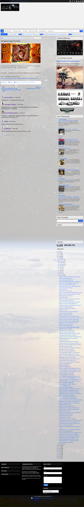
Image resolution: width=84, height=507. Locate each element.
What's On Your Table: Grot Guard (66, 425)
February (61, 275)
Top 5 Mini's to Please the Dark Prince (66, 330)
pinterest (83, 1)
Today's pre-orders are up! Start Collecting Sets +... (69, 311)
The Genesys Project (17, 30)
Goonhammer (62, 178)
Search (81, 31)
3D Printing (25, 30)
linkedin (79, 1)
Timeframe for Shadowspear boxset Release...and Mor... (70, 371)
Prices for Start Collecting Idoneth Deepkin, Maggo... (69, 327)
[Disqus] (21, 114)
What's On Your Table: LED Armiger (66, 324)
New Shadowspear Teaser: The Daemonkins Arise (69, 316)
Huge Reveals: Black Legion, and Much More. (68, 398)
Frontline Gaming (62, 119)
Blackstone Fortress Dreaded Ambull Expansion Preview (70, 379)
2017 (59, 446)
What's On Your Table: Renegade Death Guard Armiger (70, 344)
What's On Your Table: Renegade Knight (67, 350)
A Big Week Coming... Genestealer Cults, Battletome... (69, 429)
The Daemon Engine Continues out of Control (68, 338)
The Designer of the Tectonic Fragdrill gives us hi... (69, 437)
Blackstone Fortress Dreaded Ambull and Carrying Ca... (70, 377)
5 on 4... (66, 149)
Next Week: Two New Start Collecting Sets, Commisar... (70, 347)
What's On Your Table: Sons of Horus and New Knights (70, 412)
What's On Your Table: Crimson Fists (23, 34)
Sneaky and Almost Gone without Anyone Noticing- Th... (70, 343)
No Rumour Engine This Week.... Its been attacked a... (70, 380)
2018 (59, 445)
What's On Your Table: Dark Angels (66, 387)
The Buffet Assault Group (64, 148)
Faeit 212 (32, 496)
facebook (72, 1)
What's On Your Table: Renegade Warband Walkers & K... (70, 336)
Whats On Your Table (33, 30)
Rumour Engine (25, 82)
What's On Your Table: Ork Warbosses (67, 395)
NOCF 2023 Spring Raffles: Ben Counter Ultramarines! (48, 34)
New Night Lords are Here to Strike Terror (67, 360)
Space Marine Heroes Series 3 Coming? (67, 384)
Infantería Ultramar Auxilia (70, 186)
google (74, 1)
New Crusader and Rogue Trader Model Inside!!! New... (70, 358)
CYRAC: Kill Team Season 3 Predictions (66, 179)
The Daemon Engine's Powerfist (10, 41)
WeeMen (60, 138)
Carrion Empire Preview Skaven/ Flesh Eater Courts (69, 423)
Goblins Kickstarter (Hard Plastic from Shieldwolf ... (69, 341)
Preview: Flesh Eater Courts (64, 410)
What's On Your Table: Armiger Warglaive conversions (70, 368)
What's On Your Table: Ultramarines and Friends (68, 390)
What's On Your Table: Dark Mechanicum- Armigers (69, 362)
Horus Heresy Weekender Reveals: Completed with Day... (70, 432)
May (60, 270)
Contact (16, 1)
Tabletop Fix (61, 128)
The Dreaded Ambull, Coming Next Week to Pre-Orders (70, 388)
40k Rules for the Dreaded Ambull (65, 325)
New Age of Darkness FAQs (64, 385)
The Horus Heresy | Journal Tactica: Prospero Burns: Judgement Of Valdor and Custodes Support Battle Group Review (70, 197)
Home (2, 31)
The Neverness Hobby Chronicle (66, 204)
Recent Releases (42, 30)
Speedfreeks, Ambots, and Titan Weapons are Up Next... (70, 305)
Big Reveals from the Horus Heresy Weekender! (68, 434)
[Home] (2, 38)
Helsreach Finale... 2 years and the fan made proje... (69, 409)
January (61, 443)
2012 (59, 454)
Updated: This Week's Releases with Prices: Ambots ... (70, 302)
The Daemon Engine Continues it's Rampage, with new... (70, 369)
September (61, 264)
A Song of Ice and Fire (63, 309)
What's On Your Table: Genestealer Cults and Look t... (70, 298)
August (60, 265)
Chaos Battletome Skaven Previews (66, 414)
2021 (59, 254)
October (61, 262)
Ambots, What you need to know (65, 290)
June (60, 268)
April (60, 272)
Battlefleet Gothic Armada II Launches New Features (69, 403)
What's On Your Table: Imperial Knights (66, 406)
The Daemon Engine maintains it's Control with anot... (69, 352)
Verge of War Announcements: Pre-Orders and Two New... (70, 420)
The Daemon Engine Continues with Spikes (67, 335)
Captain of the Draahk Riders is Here (66, 374)
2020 (59, 256)
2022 (59, 253)
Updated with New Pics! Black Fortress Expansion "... (69, 391)
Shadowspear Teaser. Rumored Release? (67, 357)
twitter (70, 1)
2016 (59, 448)
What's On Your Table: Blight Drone (66, 431)
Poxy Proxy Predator (63, 158)
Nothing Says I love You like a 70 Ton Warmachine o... (69, 401)
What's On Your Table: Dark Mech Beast (67, 284)
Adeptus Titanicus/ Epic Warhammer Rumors (68, 61)
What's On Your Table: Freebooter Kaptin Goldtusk (69, 319)
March (60, 273)
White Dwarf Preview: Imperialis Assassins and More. (69, 333)
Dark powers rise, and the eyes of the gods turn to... (69, 407)
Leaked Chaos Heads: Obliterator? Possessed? (68, 283)
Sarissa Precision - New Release (71, 129)
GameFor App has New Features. (66, 287)
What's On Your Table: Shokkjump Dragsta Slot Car (69, 355)
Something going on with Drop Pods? (66, 349)
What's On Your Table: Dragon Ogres (66, 373)
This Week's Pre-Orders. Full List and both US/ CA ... (69, 421)
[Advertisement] (53, 15)
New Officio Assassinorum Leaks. (66, 346)
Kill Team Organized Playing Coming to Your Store (69, 439)
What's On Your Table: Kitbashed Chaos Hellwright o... (70, 435)
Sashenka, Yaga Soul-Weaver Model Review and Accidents (71, 292)
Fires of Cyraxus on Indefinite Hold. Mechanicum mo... (70, 376)
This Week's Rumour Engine (64, 417)
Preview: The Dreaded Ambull (65, 366)
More (21, 1)
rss (76, 1)
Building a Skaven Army (63, 365)
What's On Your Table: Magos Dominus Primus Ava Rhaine (70, 399)
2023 (59, 251)
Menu (26, 1)
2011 (59, 456)
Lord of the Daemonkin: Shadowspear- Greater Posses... (70, 281)
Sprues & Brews (62, 195)
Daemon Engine (19, 82)
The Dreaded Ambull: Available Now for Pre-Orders (69, 354)
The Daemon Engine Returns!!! (65, 363)
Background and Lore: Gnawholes (66, 295)
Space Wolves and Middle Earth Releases (67, 396)
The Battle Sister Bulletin (64, 339)
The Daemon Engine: (63, 289)
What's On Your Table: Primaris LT (66, 314)
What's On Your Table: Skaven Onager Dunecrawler (69, 294)
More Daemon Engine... (63, 297)
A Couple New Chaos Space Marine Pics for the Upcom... (70, 393)
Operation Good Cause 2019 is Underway (67, 418)
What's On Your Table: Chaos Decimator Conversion (69, 276)
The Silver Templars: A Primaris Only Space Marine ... (69, 320)
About (12, 1)
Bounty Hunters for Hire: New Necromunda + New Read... (70, 317)
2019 (59, 257)
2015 (59, 450)
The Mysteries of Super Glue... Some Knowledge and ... (70, 286)
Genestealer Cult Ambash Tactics (65, 415)
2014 (59, 451)
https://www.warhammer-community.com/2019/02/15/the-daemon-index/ (19, 78)
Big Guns (67, 159)
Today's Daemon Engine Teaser (65, 278)
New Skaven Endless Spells (64, 404)
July (60, 267)
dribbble (81, 1)
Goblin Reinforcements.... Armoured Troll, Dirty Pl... (69, 440)
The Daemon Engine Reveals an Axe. (66, 300)
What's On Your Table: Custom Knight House (68, 303)
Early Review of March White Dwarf (66, 280)
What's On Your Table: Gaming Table (66, 382)
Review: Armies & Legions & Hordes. (66, 442)
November (61, 261)
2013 (59, 453)
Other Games (50, 30)
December (61, 259)
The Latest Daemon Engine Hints (65, 313)
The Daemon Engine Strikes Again (66, 306)
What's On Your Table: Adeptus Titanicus (67, 308)
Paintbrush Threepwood (64, 185)
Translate (53, 493)
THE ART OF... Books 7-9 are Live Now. (73, 34)
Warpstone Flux (62, 168)
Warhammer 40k (8, 30)
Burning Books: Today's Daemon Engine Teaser (68, 322)
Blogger (52, 496)
